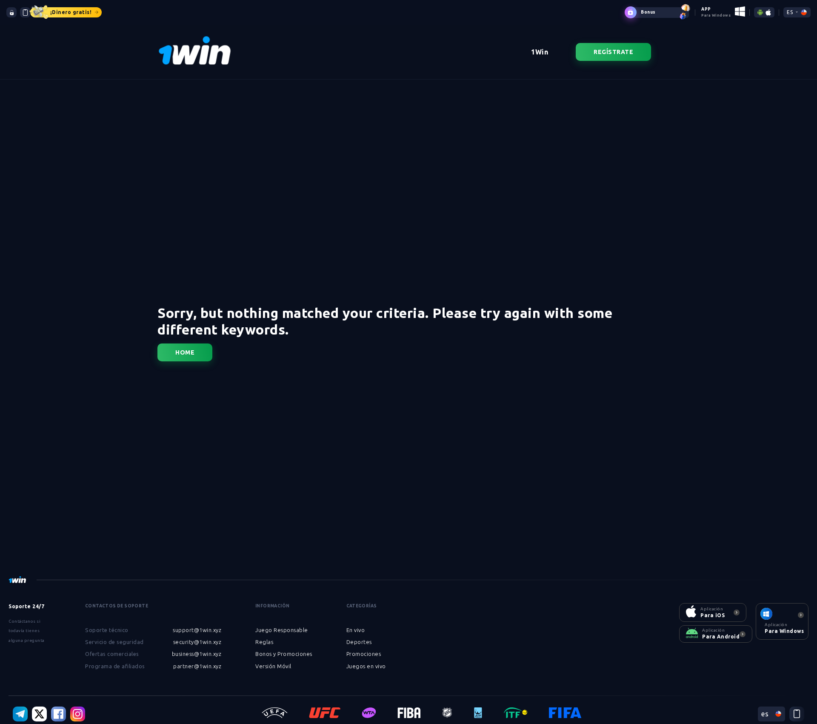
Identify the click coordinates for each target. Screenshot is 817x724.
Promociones (363, 654)
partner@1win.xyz (197, 666)
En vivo (355, 630)
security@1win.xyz (197, 642)
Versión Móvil (273, 666)
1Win (539, 52)
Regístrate (613, 52)
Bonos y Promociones (283, 654)
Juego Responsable (281, 630)
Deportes (359, 642)
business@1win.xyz (197, 654)
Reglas (264, 642)
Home (184, 352)
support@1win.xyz (197, 630)
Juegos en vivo (366, 666)
